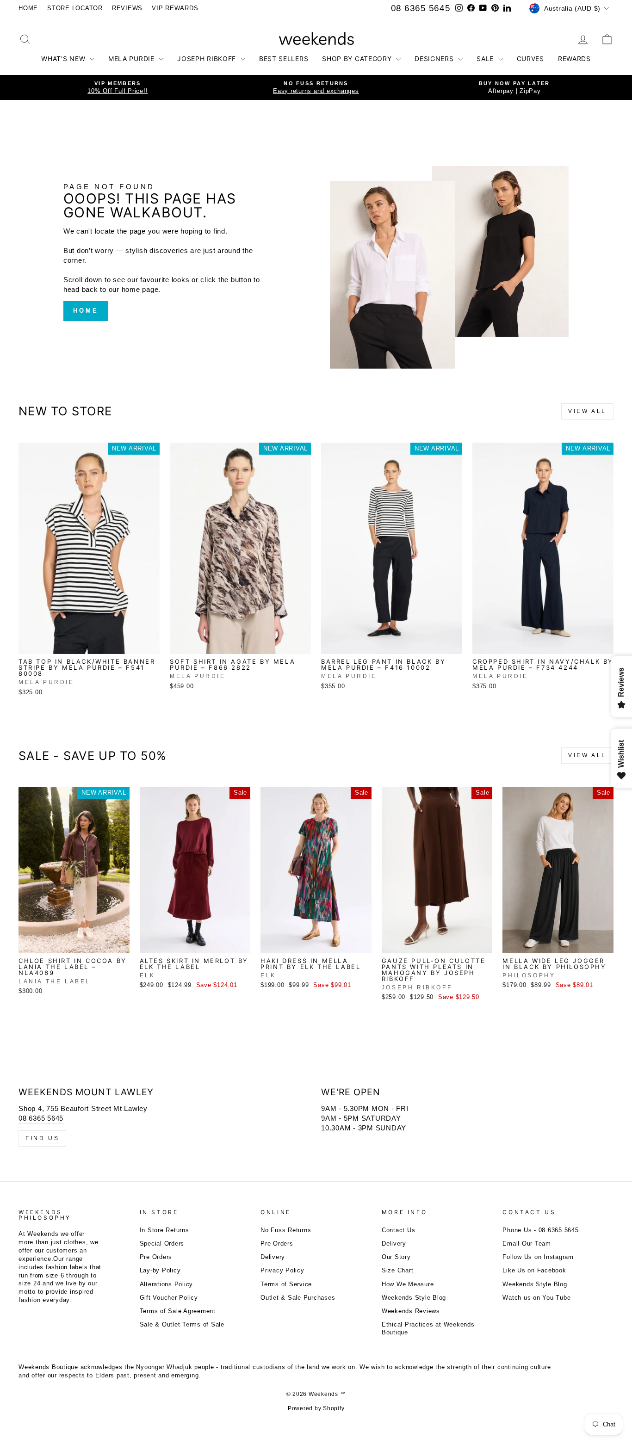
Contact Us (398, 1230)
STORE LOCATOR (75, 8)
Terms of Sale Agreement (178, 1311)
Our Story (396, 1256)
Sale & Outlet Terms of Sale (182, 1324)
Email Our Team (526, 1243)
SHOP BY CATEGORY (358, 58)
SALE (486, 58)
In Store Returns (164, 1230)
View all (587, 411)
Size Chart (398, 1270)
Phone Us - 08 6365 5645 (540, 1230)
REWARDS (574, 58)
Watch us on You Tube (536, 1297)
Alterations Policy (166, 1284)
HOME (28, 8)
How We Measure (408, 1284)
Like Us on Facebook (534, 1270)
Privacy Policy (282, 1270)
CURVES (530, 58)
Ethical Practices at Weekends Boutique (428, 1328)
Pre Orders (156, 1256)
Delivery (272, 1256)
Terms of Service (286, 1284)
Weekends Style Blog (414, 1297)
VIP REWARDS (175, 8)
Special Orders (162, 1243)
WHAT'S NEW (64, 58)
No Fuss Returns (285, 1230)
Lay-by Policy (160, 1270)
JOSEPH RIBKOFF (207, 58)
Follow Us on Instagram (538, 1256)
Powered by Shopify (316, 1408)
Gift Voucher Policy (169, 1297)
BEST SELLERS (283, 58)
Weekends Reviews (411, 1311)
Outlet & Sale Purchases (297, 1297)
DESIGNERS (435, 58)
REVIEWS (127, 8)
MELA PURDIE (132, 58)
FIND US (42, 1138)
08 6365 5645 (421, 8)
